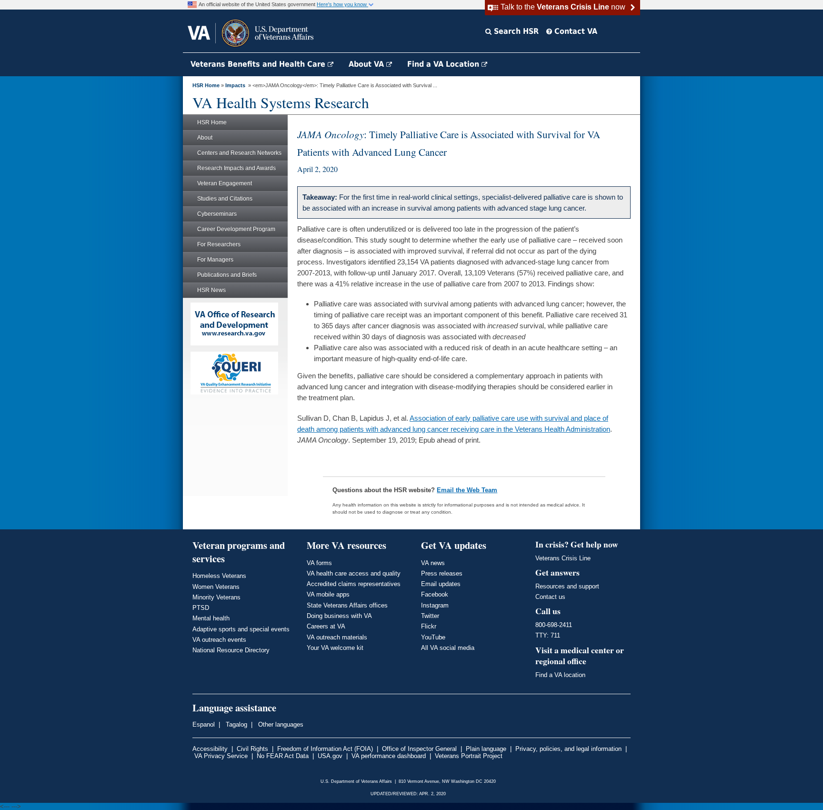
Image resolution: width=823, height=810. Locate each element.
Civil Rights (252, 748)
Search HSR (515, 31)
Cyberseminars (217, 214)
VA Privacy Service (221, 755)
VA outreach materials (337, 637)
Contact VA (574, 31)
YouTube (433, 637)
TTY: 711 (547, 635)
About (204, 137)
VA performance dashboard (388, 755)
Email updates (441, 583)
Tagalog (235, 724)
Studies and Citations (224, 198)
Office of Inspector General (419, 748)
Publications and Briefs (227, 275)
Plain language (486, 748)
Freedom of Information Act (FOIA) (325, 748)
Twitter (430, 615)
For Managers (215, 259)
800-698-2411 (553, 624)
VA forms (319, 563)
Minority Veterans (216, 597)
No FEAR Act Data (283, 755)
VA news (433, 563)
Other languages (279, 724)
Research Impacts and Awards (236, 168)
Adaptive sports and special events (241, 629)
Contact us (550, 596)
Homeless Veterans (219, 575)
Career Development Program (236, 229)
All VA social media (447, 647)
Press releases (441, 573)
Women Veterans (216, 586)
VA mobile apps (328, 594)
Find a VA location (560, 674)
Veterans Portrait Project (468, 755)
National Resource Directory (231, 650)
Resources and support (567, 586)
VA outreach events (219, 639)
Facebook (434, 594)
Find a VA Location (444, 64)
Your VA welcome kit (335, 647)
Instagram (435, 605)
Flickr (428, 626)
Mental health (211, 618)
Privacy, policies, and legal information (568, 748)
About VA (367, 64)
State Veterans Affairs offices (347, 605)
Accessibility (210, 748)
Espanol (203, 724)
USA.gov (330, 755)
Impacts (235, 85)
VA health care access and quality (354, 573)
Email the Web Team (467, 490)
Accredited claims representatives (354, 583)
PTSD (200, 607)
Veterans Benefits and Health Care (259, 64)
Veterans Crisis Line (563, 558)
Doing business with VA (339, 615)
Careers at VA (326, 626)
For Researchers (219, 244)
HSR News (211, 290)
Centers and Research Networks (239, 153)
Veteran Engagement (224, 183)
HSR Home (206, 85)
